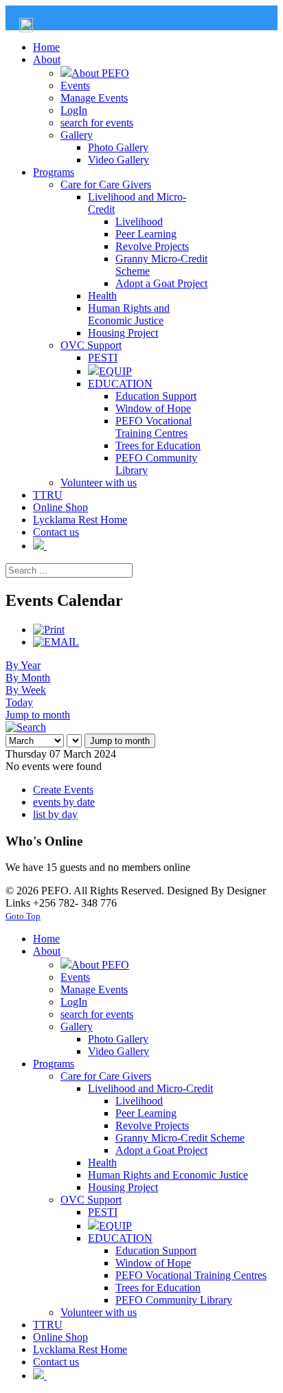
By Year (23, 665)
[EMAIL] (56, 642)
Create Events (63, 789)
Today (19, 702)
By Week (25, 690)
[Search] (25, 727)
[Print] (49, 629)
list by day (55, 814)
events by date (64, 802)
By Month (27, 677)
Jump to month (37, 715)
